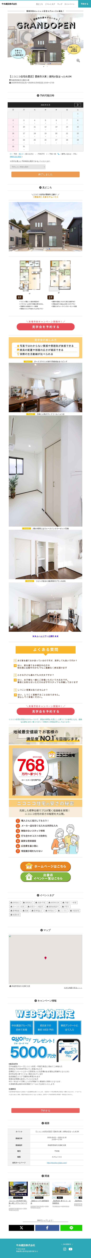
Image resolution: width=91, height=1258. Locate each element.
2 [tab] (47, 66)
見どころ (39, 4)
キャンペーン (69, 4)
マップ (59, 4)
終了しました (45, 174)
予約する (84, 4)
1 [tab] (44, 66)
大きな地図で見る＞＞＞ (73, 988)
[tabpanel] (45, 36)
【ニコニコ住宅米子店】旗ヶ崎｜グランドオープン (18, 1203)
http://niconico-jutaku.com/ (57, 1163)
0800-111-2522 (15, 157)
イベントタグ (50, 4)
